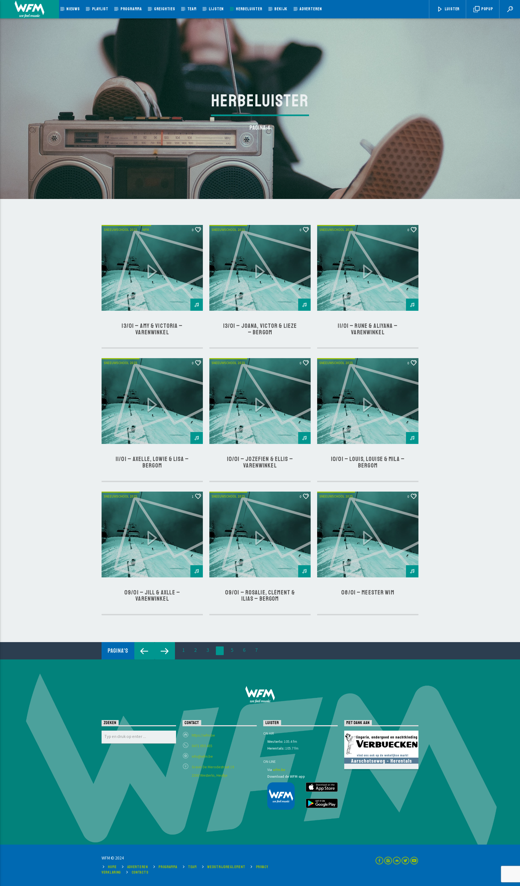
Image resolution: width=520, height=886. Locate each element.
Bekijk (280, 9)
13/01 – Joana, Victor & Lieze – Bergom (260, 329)
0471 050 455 (202, 746)
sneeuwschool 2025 (120, 230)
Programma (131, 9)
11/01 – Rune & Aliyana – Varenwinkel (368, 329)
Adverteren (311, 9)
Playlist (100, 9)
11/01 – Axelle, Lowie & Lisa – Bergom (152, 462)
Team (192, 9)
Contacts (140, 872)
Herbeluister (249, 9)
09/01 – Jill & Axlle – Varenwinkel (152, 596)
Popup (486, 9)
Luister (452, 9)
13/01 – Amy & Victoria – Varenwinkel (152, 329)
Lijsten (216, 9)
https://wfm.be (203, 735)
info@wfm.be (202, 757)
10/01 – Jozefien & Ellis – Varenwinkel (260, 462)
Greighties (164, 9)
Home (112, 866)
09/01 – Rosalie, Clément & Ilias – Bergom (260, 596)
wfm (145, 230)
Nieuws (73, 9)
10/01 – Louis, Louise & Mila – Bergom (368, 462)
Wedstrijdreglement (226, 866)
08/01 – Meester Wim (367, 592)
